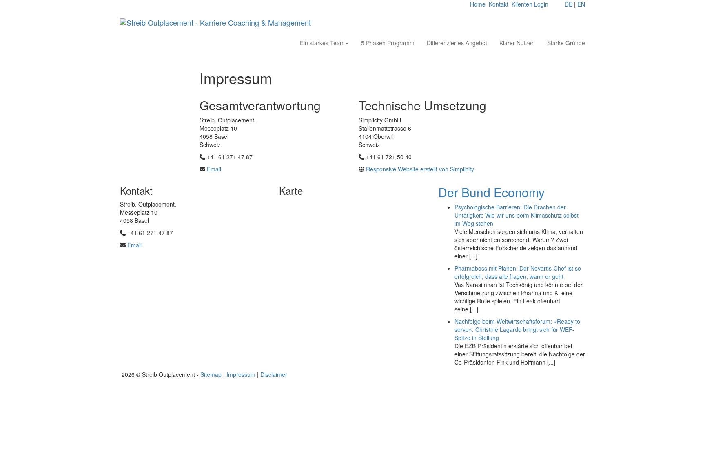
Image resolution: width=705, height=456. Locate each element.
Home (478, 4)
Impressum (240, 374)
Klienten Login (530, 4)
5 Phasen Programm (388, 43)
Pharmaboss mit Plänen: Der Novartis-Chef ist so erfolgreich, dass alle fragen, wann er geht (517, 272)
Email (214, 169)
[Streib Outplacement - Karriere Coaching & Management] (215, 22)
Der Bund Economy (491, 192)
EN (581, 4)
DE (568, 4)
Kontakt (498, 4)
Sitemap (211, 374)
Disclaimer (273, 374)
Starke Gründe (566, 43)
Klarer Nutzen (517, 43)
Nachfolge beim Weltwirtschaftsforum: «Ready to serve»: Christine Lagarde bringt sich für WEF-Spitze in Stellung (517, 329)
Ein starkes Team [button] (322, 43)
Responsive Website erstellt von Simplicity (420, 169)
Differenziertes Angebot (457, 43)
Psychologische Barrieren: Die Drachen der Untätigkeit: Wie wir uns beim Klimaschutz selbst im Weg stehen (516, 215)
